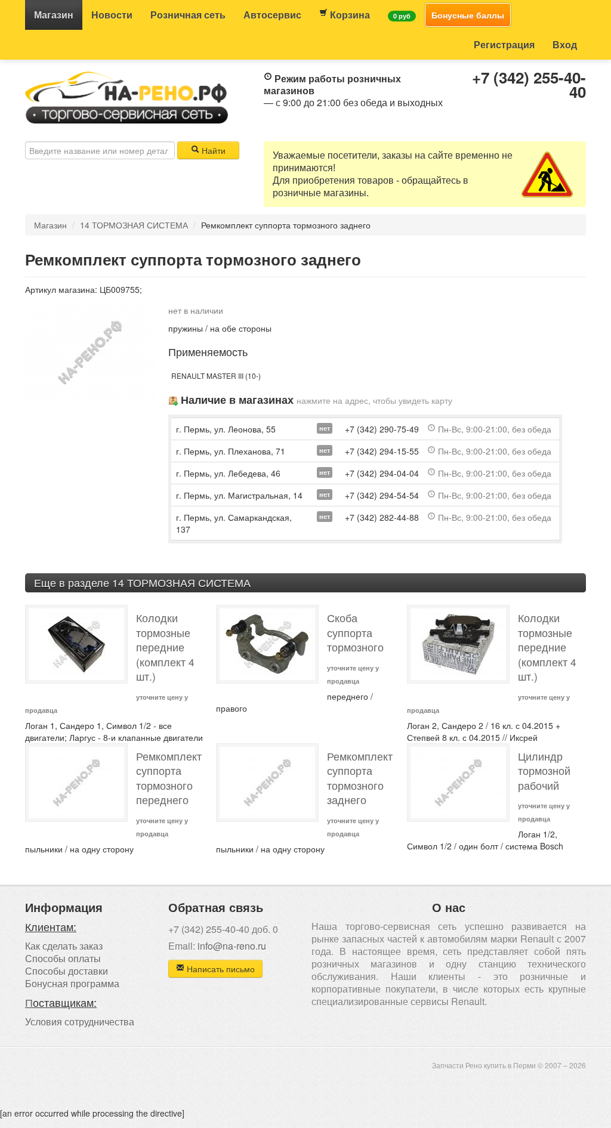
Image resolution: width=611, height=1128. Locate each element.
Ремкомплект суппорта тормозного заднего (360, 778)
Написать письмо (219, 969)
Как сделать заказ (64, 946)
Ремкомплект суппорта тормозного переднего (169, 778)
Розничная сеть (188, 14)
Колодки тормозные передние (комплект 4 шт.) (165, 647)
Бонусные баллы (467, 15)
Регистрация (504, 44)
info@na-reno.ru (232, 946)
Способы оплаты (63, 958)
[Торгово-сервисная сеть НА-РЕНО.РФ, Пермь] (126, 96)
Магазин (53, 14)
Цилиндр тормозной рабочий (544, 771)
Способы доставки (66, 971)
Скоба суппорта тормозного (355, 632)
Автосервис (272, 14)
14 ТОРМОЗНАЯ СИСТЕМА (134, 225)
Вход (565, 44)
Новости (111, 14)
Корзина (349, 14)
